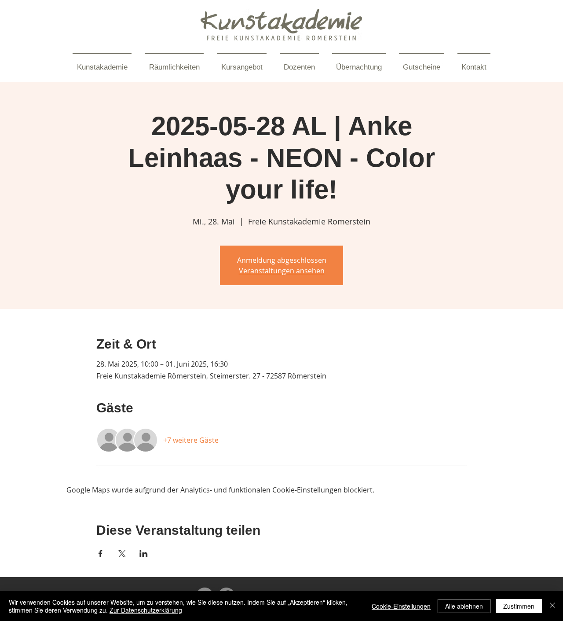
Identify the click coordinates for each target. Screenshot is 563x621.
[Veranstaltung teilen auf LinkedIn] (143, 553)
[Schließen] (552, 606)
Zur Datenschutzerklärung (146, 610)
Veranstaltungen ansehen (282, 271)
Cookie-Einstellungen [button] (401, 606)
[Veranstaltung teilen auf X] (122, 553)
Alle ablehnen (464, 606)
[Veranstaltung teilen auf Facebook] (100, 553)
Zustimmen (518, 606)
